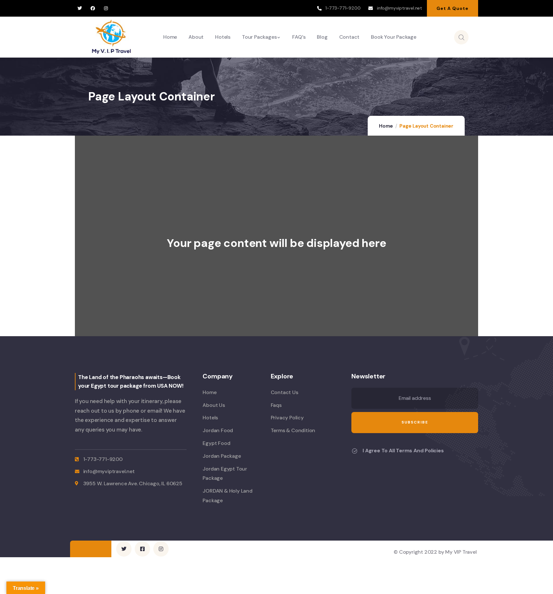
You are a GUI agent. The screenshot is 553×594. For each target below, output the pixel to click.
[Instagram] (106, 8)
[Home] (111, 37)
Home (386, 126)
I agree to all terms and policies (403, 450)
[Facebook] (93, 8)
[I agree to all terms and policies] (354, 451)
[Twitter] (80, 8)
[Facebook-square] (142, 549)
